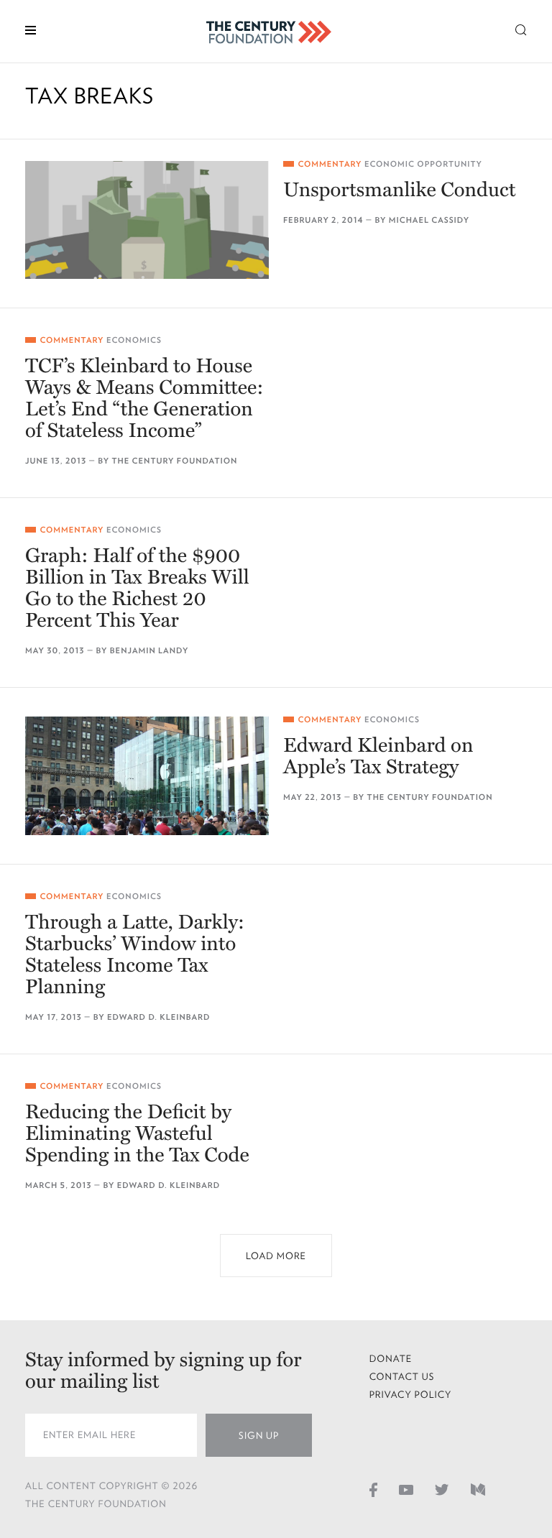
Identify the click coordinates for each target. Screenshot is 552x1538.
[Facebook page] (373, 1489)
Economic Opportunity (423, 164)
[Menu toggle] (30, 29)
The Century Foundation (174, 461)
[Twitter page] (442, 1489)
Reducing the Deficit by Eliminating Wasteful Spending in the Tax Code (137, 1133)
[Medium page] (478, 1489)
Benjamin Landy (149, 650)
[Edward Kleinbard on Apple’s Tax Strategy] (147, 775)
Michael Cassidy (429, 220)
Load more (276, 1256)
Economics (134, 340)
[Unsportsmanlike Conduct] (147, 220)
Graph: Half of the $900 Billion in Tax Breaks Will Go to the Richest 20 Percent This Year (137, 588)
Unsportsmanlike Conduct (399, 190)
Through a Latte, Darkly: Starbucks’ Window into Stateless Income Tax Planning (134, 954)
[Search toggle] (521, 29)
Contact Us (402, 1376)
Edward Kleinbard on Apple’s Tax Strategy (378, 756)
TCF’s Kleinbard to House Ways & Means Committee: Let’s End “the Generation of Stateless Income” (144, 398)
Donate (391, 1358)
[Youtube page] (406, 1489)
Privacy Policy (410, 1394)
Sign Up (259, 1435)
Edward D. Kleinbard (159, 1017)
